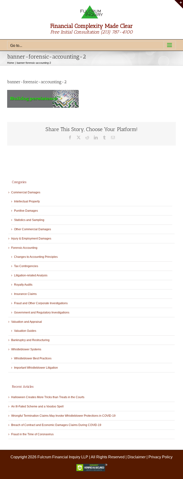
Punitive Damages (26, 210)
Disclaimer (136, 457)
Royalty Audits (23, 284)
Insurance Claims (25, 294)
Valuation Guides (25, 330)
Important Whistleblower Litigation (36, 367)
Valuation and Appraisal (26, 321)
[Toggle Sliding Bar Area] (178, 4)
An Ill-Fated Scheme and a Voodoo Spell (37, 406)
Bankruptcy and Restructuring (30, 340)
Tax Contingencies (26, 266)
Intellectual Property (27, 201)
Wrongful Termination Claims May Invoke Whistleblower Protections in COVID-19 (63, 415)
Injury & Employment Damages (31, 238)
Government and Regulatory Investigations (41, 312)
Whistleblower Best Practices (32, 358)
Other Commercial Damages (32, 229)
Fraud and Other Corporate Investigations (41, 303)
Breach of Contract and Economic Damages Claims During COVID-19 (56, 425)
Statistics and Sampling (29, 220)
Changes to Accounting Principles (36, 257)
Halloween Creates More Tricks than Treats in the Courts (47, 397)
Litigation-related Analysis (30, 275)
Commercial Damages (25, 192)
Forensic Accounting (24, 247)
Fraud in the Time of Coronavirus (32, 434)
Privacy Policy (160, 457)
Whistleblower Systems (26, 349)
